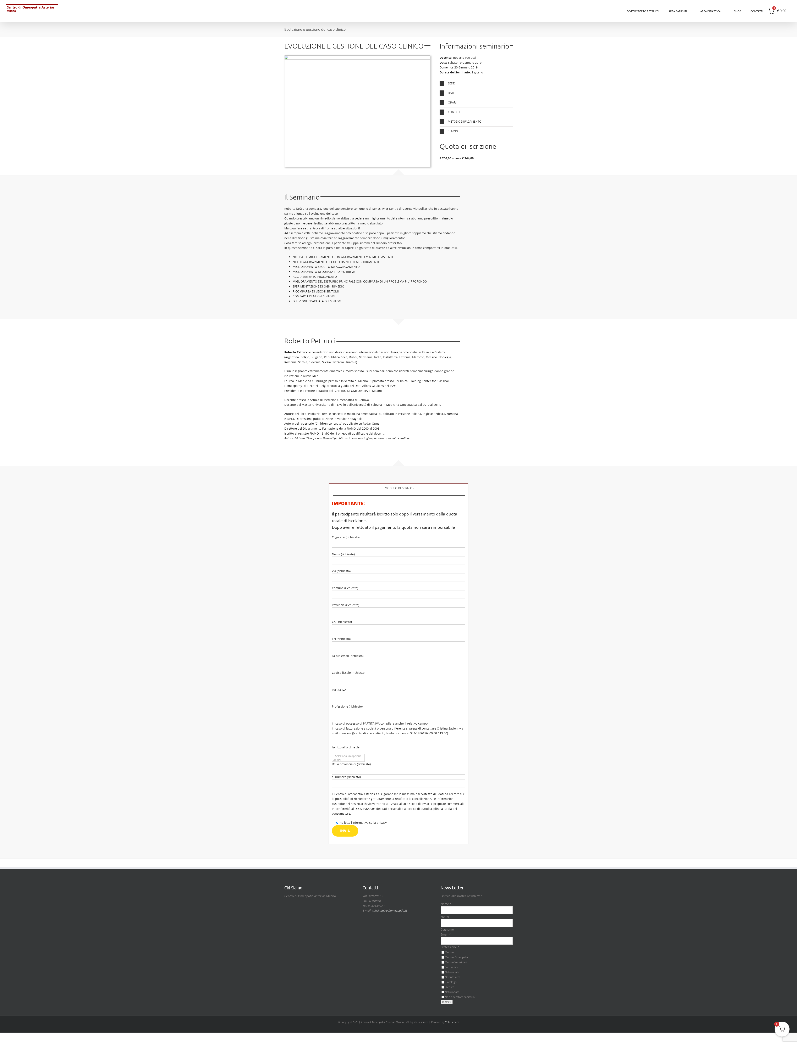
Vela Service (452, 1022)
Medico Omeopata (456, 957)
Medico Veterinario (456, 962)
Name (446, 904)
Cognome (447, 929)
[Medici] (348, 760)
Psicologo (451, 982)
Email (446, 934)
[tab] (398, 487)
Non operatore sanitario (460, 997)
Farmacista (451, 967)
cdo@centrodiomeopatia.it (389, 910)
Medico (449, 952)
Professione (450, 947)
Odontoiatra (452, 977)
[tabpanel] (399, 668)
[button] (476, 83)
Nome (445, 917)
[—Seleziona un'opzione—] (348, 756)
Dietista (449, 987)
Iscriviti (446, 1002)
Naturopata (452, 972)
